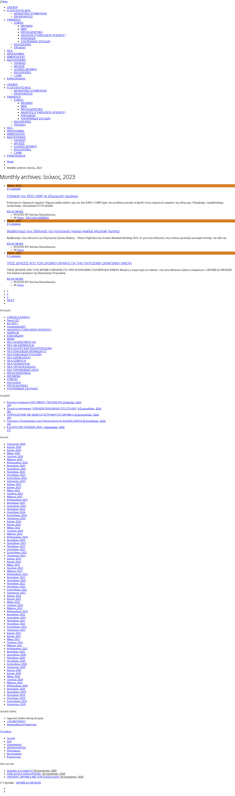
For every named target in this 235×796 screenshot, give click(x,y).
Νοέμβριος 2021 (16, 620)
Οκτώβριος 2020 (16, 660)
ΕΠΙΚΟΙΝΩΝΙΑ (16, 78)
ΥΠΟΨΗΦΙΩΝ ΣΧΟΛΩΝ (35, 41)
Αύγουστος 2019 (16, 704)
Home (10, 161)
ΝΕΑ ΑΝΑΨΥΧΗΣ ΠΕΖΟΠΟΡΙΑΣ (29, 348)
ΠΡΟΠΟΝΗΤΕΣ (23, 16)
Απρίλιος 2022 (15, 605)
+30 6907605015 (16, 721)
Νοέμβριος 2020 (16, 657)
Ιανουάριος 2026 (16, 465)
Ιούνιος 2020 (14, 673)
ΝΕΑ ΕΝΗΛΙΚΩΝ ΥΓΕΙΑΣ (24, 354)
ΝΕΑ (10, 50)
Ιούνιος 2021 (14, 636)
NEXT (10, 300)
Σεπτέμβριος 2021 (17, 626)
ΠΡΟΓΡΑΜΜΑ (15, 53)
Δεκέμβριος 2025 (16, 468)
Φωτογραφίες (14, 753)
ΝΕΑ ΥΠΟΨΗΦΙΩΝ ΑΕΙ (22, 369)
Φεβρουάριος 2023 (17, 574)
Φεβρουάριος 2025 (17, 499)
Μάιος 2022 (13, 602)
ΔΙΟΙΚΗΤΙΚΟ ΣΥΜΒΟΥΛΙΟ (30, 13)
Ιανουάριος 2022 (16, 614)
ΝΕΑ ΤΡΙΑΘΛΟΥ (18, 363)
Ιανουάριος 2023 (16, 577)
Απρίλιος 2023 (15, 567)
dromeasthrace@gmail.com (21, 724)
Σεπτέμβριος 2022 (17, 589)
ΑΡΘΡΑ (13, 332)
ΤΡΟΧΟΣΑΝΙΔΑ (17, 385)
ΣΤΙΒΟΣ (18, 22)
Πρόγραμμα (13, 750)
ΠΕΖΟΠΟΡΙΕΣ (22, 44)
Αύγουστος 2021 (16, 629)
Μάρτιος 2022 (14, 608)
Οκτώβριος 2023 (16, 549)
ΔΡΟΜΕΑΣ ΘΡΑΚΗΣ (28, 782)
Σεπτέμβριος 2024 (17, 515)
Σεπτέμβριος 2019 (17, 701)
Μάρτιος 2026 (14, 459)
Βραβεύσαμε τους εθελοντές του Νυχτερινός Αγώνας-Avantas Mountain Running (63, 231)
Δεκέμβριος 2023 (16, 543)
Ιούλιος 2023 (14, 558)
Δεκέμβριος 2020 (16, 654)
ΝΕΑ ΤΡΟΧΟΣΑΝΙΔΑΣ (21, 366)
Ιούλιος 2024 (14, 521)
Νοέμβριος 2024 (16, 509)
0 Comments (14, 188)
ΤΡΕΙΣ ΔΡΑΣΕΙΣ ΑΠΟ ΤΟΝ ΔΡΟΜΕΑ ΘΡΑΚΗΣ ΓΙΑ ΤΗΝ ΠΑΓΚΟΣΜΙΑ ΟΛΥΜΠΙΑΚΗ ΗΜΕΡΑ (69, 263)
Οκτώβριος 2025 (16, 475)
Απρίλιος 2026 (15, 456)
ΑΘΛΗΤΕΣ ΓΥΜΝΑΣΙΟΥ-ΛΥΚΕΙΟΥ (29, 329)
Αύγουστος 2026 (16, 444)
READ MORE (15, 211)
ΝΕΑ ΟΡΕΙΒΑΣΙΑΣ (19, 357)
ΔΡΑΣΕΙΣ (19, 66)
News (20, 217)
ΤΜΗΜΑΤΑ (14, 19)
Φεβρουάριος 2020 (17, 685)
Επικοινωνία (13, 756)
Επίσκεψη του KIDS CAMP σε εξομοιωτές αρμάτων (43, 196)
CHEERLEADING (18, 317)
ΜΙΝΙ (24, 29)
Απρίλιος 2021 (15, 642)
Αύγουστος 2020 (16, 667)
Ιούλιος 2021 (14, 633)
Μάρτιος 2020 (14, 682)
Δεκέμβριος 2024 (16, 505)
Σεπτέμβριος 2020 (17, 664)
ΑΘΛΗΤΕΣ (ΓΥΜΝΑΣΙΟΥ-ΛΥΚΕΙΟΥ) (43, 35)
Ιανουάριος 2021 (16, 651)
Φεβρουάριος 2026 (17, 462)
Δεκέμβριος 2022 (16, 580)
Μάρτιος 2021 (14, 645)
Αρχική (11, 738)
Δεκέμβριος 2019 (16, 691)
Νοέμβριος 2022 (16, 583)
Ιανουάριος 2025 (16, 502)
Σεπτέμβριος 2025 (17, 478)
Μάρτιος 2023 (14, 571)
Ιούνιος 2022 (14, 598)
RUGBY (12, 323)
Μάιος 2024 (13, 527)
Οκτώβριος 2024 (16, 512)
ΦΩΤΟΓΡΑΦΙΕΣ (16, 60)
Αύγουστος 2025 (16, 481)
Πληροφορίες (14, 744)
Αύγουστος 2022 (16, 592)
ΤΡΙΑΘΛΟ (20, 47)
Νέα (9, 741)
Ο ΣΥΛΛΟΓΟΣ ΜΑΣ (19, 10)
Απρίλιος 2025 (15, 493)
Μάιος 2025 (13, 490)
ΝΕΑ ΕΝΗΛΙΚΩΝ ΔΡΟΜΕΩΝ (26, 351)
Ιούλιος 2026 (14, 447)
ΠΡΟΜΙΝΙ (27, 25)
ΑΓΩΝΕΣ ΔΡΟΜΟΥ (25, 69)
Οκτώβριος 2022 (16, 586)
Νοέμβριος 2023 (16, 546)
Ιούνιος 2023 (14, 561)
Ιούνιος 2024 (14, 524)
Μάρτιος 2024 (14, 533)
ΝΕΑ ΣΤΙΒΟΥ (16, 360)
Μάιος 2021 (13, 639)
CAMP (18, 75)
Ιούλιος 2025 (14, 484)
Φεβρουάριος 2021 (17, 648)
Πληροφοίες (5, 731)
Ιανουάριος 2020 (16, 688)
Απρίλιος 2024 (15, 530)
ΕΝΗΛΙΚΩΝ (28, 38)
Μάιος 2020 (13, 676)
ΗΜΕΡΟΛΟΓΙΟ (16, 56)
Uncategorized (16, 326)
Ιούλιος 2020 (14, 670)
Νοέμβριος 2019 (16, 695)
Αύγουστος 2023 (16, 555)
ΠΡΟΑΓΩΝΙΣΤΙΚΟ (32, 32)
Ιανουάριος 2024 (16, 540)
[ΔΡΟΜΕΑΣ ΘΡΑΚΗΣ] (4, 1)
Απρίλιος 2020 (15, 679)
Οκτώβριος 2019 (16, 698)
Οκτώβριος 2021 (16, 623)
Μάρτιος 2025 (14, 496)
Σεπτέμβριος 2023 (17, 552)
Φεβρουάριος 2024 (17, 536)
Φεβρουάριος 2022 (17, 611)
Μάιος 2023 (13, 564)
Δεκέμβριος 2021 (16, 617)
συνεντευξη (14, 382)
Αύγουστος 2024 (16, 518)
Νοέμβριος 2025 (16, 471)
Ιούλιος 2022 (14, 595)
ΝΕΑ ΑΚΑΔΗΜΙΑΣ (37, 217)
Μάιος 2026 (13, 453)
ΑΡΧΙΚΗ (12, 7)
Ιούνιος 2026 (14, 450)
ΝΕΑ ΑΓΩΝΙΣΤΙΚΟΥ (21, 342)
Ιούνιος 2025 (14, 487)
